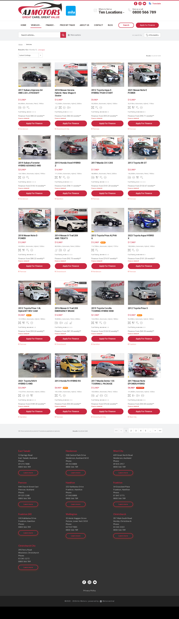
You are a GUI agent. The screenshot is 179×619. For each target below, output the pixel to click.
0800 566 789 (144, 12)
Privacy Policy (89, 590)
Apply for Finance (147, 25)
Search (126, 25)
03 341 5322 (119, 527)
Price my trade (67, 25)
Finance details (23, 118)
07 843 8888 (71, 495)
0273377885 (71, 527)
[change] (41, 50)
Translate (156, 3)
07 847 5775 (119, 495)
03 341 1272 (24, 558)
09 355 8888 (71, 464)
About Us (84, 25)
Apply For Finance (34, 123)
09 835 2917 (119, 464)
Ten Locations (110, 12)
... (150, 430)
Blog (110, 25)
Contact (98, 25)
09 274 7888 (24, 464)
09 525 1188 (24, 495)
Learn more (28, 473)
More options (76, 35)
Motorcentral (108, 601)
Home (23, 25)
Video (46, 65)
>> (160, 430)
